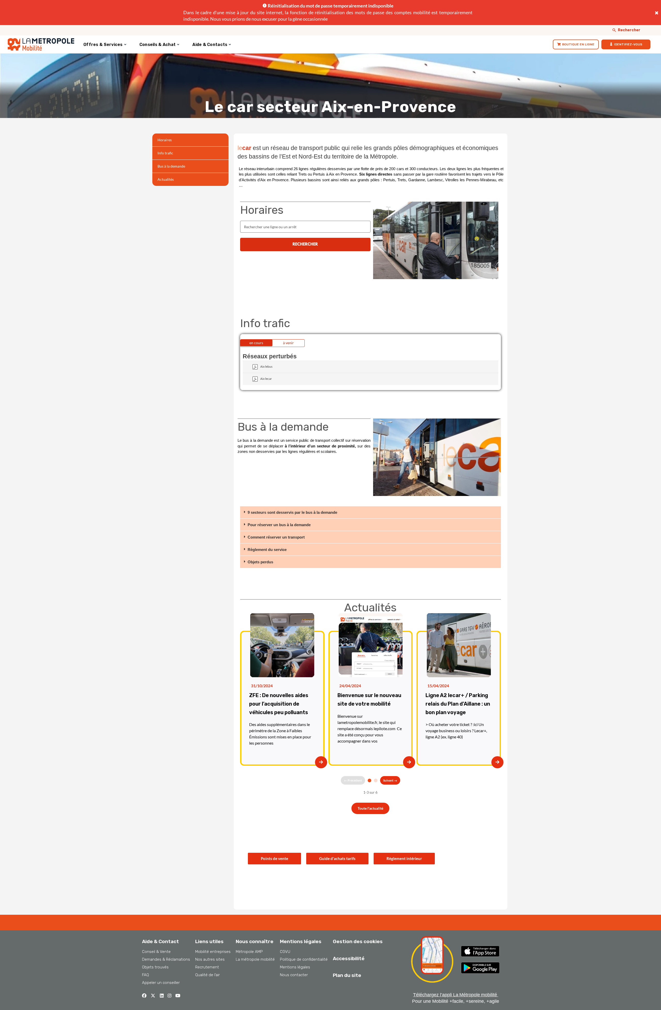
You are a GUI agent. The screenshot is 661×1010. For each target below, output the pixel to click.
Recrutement (207, 967)
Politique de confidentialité (304, 959)
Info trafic (165, 153)
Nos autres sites (210, 959)
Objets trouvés (155, 967)
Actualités (166, 179)
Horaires (165, 140)
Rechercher (629, 30)
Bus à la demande (171, 166)
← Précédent (353, 780)
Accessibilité (349, 958)
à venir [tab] (288, 343)
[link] (576, 44)
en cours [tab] (256, 343)
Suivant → (390, 780)
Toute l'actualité (370, 808)
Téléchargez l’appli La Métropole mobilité (455, 994)
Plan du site (347, 975)
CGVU (285, 951)
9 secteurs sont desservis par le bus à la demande (292, 512)
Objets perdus (260, 562)
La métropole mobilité (255, 959)
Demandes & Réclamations (166, 959)
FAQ (145, 975)
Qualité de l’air (207, 975)
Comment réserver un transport (276, 537)
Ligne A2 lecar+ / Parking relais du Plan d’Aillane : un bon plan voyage (458, 703)
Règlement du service (267, 549)
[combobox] (305, 227)
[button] (370, 512)
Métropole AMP (249, 951)
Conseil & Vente (156, 951)
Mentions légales (295, 967)
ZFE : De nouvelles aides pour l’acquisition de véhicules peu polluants (278, 703)
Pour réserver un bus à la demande (279, 525)
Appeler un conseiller (161, 982)
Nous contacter (294, 975)
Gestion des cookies (358, 941)
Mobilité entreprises (213, 951)
